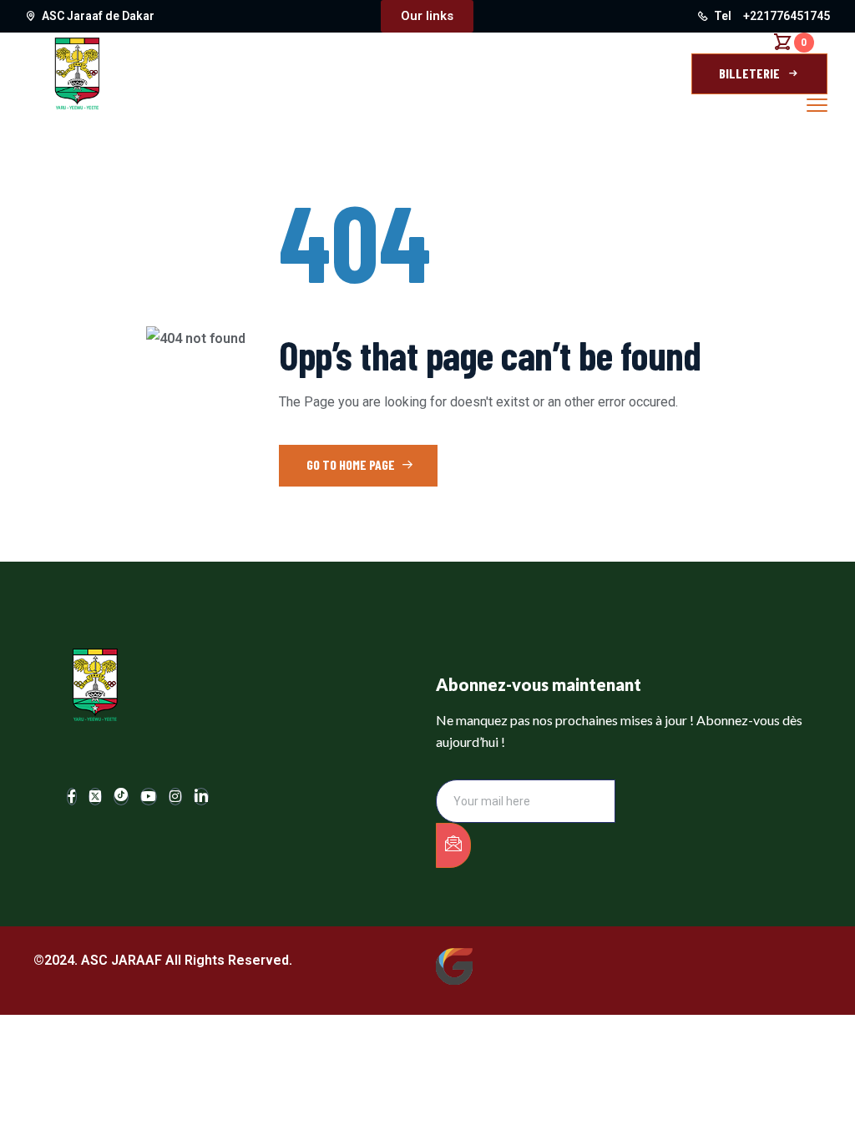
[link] (201, 796)
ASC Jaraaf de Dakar (98, 16)
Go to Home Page (351, 464)
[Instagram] (175, 796)
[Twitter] (95, 796)
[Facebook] (72, 796)
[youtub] (148, 796)
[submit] (453, 845)
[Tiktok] (121, 796)
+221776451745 (786, 16)
